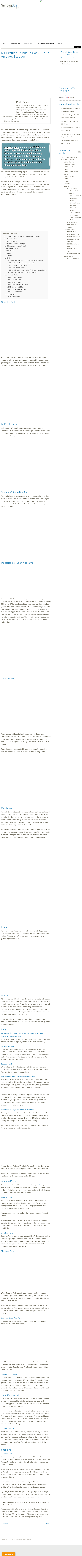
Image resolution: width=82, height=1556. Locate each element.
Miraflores (10, 251)
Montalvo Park (16, 282)
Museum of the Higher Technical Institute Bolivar (30, 270)
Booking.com (11, 147)
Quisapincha (16, 296)
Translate (71, 97)
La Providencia (12, 241)
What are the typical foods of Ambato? (24, 272)
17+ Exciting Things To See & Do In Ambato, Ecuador (22, 236)
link (31, 156)
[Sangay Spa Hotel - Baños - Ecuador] (10, 8)
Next (48, 1524)
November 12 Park (18, 287)
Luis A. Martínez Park (19, 289)
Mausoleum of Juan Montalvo (17, 246)
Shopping (11, 294)
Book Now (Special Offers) (46, 43)
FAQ (8, 258)
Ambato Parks (13, 275)
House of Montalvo (20, 265)
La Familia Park (17, 292)
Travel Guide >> (28, 43)
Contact (59, 43)
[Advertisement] (41, 26)
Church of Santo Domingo (16, 243)
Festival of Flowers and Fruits (24, 263)
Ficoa (9, 253)
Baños (41, 1185)
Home (4, 43)
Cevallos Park (12, 239)
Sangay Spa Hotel (15, 43)
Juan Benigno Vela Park (20, 284)
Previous (4, 1524)
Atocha (9, 255)
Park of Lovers (17, 277)
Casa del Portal (12, 248)
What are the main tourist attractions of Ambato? (27, 260)
